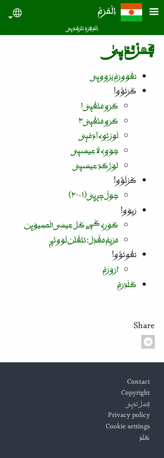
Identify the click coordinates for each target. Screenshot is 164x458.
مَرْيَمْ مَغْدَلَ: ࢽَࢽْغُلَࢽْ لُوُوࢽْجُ (83, 241)
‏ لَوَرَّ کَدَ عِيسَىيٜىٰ (95, 167)
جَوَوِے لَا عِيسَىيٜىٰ (94, 152)
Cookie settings (128, 427)
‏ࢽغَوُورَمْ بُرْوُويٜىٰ (113, 78)
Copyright (135, 394)
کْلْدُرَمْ (127, 286)
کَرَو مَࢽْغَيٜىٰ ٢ (98, 122)
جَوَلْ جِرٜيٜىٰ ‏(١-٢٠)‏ (93, 197)
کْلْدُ (144, 439)
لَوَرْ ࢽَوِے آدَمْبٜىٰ (98, 137)
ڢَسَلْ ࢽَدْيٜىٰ (138, 405)
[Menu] (148, 13)
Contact (138, 383)
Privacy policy (129, 416)
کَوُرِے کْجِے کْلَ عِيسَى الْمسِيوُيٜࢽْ (71, 226)
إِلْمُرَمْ (106, 13)
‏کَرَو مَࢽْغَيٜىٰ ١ (99, 107)
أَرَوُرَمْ (110, 271)
